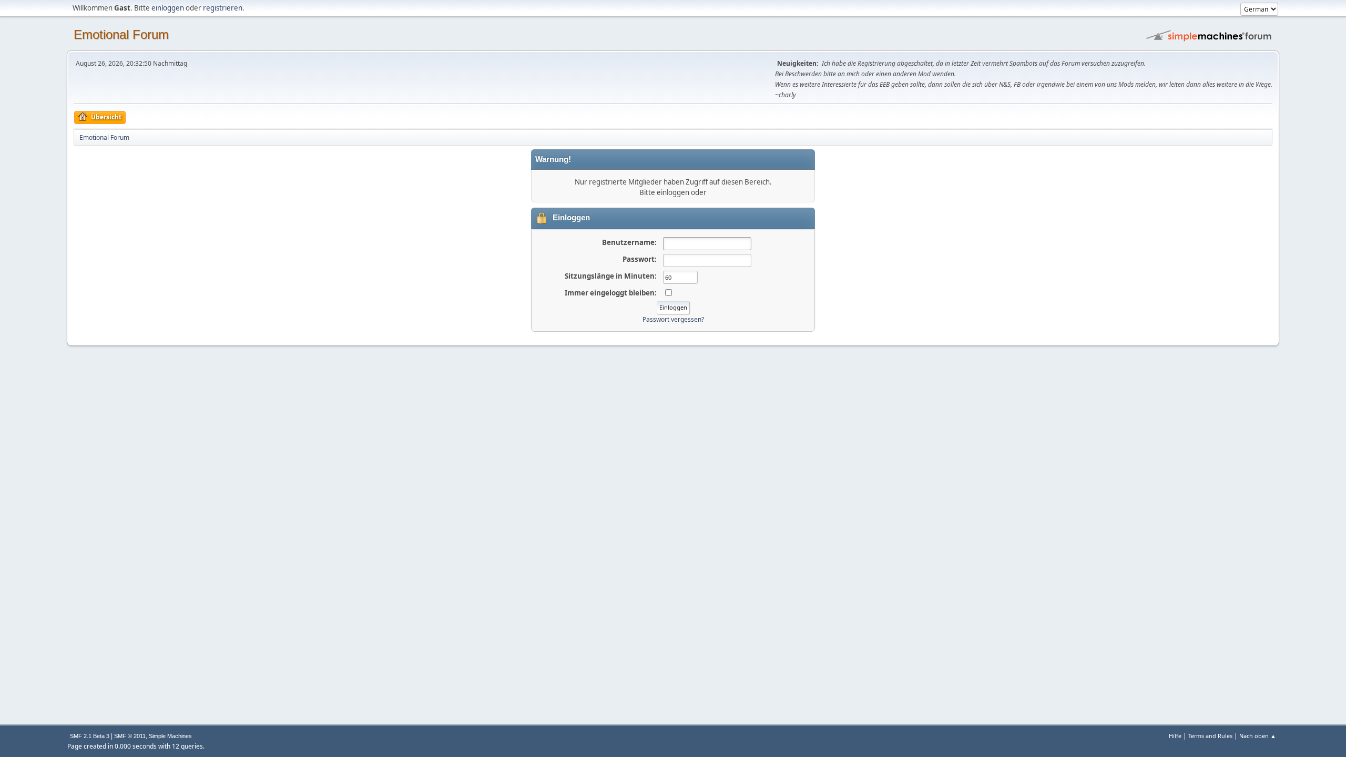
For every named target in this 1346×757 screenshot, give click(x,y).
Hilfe (1175, 736)
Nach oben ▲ (1257, 736)
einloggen (167, 8)
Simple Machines (170, 736)
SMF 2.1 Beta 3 (89, 736)
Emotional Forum (121, 34)
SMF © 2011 (130, 736)
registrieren (222, 8)
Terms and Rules (1210, 736)
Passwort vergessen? (673, 319)
